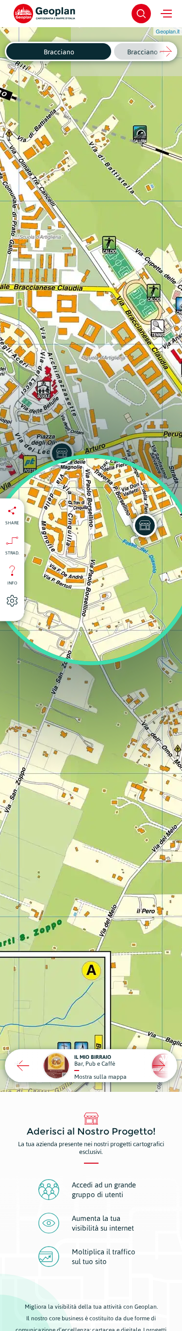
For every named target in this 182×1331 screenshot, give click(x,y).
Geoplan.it (168, 31)
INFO (12, 582)
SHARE (12, 522)
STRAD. (12, 552)
